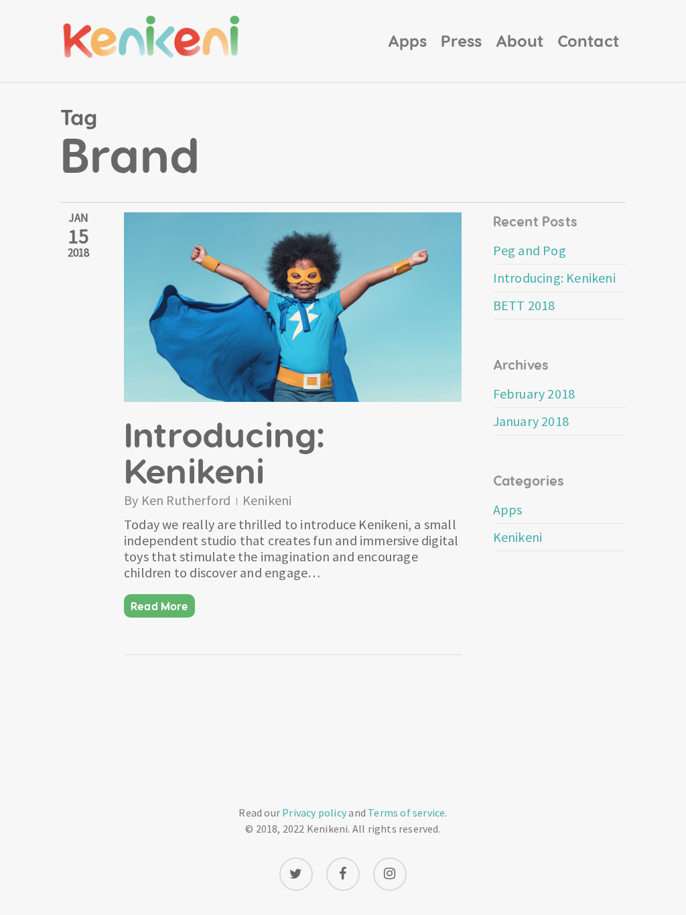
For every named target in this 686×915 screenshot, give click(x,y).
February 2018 (534, 393)
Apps (508, 510)
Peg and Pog (529, 250)
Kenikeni (267, 500)
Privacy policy (314, 812)
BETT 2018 (524, 305)
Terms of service (406, 812)
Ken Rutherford (186, 500)
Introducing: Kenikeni (224, 451)
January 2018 (531, 421)
